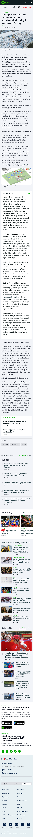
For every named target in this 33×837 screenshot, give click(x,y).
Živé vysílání (5, 793)
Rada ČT (19, 804)
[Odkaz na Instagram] (2, 751)
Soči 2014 (4, 12)
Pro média (20, 790)
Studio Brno (21, 797)
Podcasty (4, 804)
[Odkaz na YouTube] (15, 751)
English (3, 834)
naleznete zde (24, 165)
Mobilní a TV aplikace (8, 815)
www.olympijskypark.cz (11, 297)
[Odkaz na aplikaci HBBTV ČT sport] (6, 727)
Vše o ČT (4, 818)
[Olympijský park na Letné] (16, 176)
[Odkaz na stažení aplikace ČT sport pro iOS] (6, 723)
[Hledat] (26, 2)
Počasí (3, 808)
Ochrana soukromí (13, 834)
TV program (5, 790)
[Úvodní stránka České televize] (9, 759)
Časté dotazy (21, 815)
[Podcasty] (14, 7)
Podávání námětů (22, 811)
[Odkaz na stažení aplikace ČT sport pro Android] (19, 723)
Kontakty (20, 818)
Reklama (20, 793)
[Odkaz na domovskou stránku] (9, 2)
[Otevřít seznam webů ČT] (31, 2)
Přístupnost (23, 834)
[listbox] (16, 783)
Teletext (4, 800)
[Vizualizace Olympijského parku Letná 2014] (16, 39)
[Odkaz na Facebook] (7, 751)
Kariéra (19, 808)
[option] (6, 784)
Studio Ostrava (21, 800)
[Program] (19, 7)
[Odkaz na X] (11, 751)
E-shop (3, 811)
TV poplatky (5, 797)
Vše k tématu (27, 513)
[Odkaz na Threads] (19, 751)
